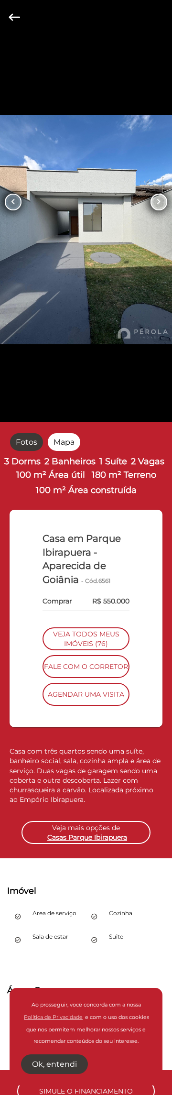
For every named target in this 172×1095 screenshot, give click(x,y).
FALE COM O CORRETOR (86, 666)
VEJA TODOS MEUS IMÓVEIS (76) (86, 639)
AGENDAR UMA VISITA (86, 694)
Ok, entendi (54, 1064)
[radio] (26, 441)
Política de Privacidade (53, 1017)
